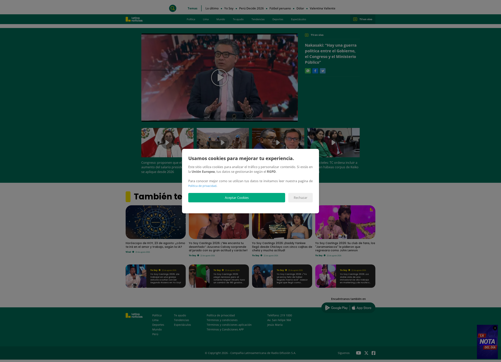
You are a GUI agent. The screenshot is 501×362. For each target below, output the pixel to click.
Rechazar (300, 197)
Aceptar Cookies (237, 197)
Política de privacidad (202, 186)
